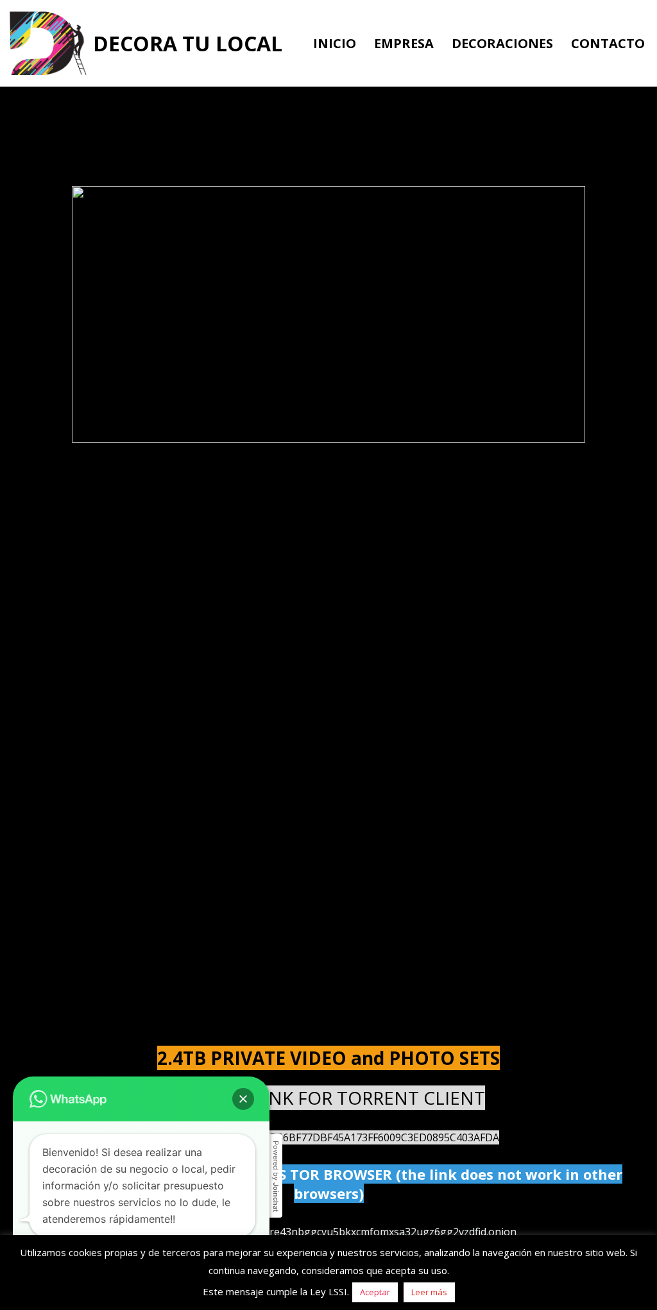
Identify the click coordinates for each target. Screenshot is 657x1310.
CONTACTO (608, 43)
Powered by (275, 1176)
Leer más (429, 1292)
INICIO (334, 43)
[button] (243, 1099)
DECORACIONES (502, 43)
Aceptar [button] (375, 1292)
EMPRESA (404, 43)
